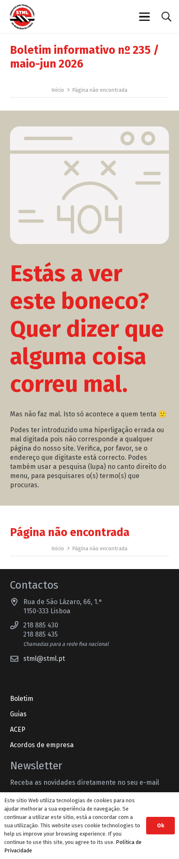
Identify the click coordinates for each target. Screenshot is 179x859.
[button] (145, 16)
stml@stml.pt (44, 659)
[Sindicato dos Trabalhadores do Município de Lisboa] (22, 17)
